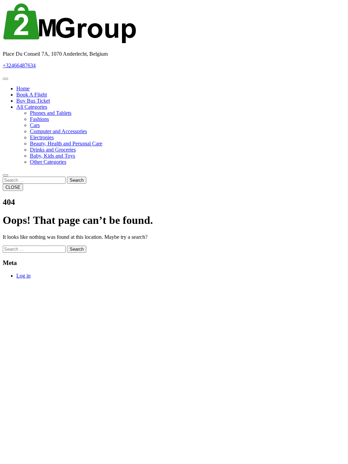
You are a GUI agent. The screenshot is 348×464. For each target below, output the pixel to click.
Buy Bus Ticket (33, 101)
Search (77, 180)
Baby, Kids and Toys (52, 156)
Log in (23, 276)
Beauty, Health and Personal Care (66, 143)
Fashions (39, 119)
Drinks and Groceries (53, 150)
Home (23, 88)
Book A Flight (31, 94)
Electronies (42, 137)
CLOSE (12, 187)
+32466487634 (19, 65)
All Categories (31, 107)
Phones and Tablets (50, 113)
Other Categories (48, 162)
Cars (35, 125)
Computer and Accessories (58, 131)
